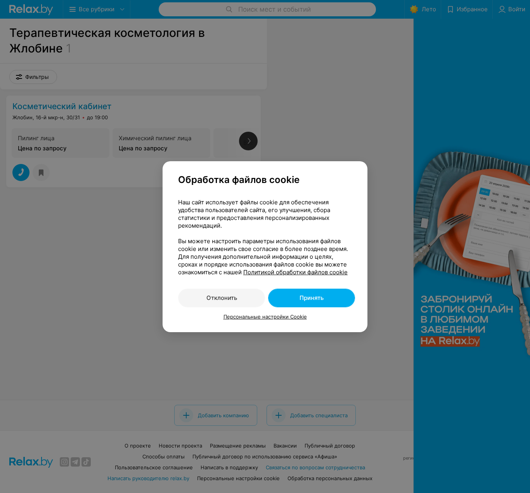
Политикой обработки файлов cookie (295, 272)
